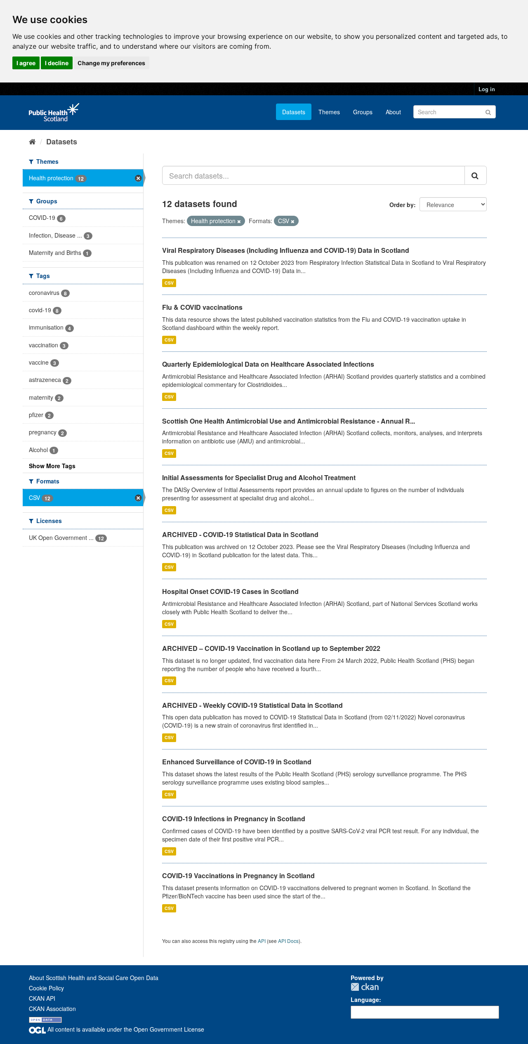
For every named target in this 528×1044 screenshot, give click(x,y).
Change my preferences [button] (111, 62)
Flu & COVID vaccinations (202, 307)
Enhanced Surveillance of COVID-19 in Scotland (236, 761)
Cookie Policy (46, 988)
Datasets (293, 112)
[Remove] (239, 221)
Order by (401, 204)
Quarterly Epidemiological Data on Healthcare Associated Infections (268, 364)
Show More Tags (52, 466)
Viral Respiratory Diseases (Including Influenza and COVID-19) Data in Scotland (285, 250)
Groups (362, 112)
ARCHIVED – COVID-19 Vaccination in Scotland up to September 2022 (271, 648)
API (262, 940)
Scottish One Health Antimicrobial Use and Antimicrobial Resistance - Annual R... (288, 421)
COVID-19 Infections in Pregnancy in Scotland (233, 818)
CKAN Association (52, 1008)
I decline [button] (56, 62)
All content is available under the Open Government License (125, 1029)
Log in (486, 89)
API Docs (288, 940)
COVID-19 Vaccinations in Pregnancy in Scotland (238, 875)
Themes (329, 112)
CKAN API (42, 998)
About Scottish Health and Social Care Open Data (93, 977)
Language (365, 999)
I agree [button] (25, 62)
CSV (169, 283)
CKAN (365, 987)
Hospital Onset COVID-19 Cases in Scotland (230, 591)
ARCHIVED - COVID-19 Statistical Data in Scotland (240, 534)
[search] (475, 175)
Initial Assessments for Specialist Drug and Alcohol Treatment (259, 477)
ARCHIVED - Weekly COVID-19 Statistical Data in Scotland (252, 705)
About (393, 112)
